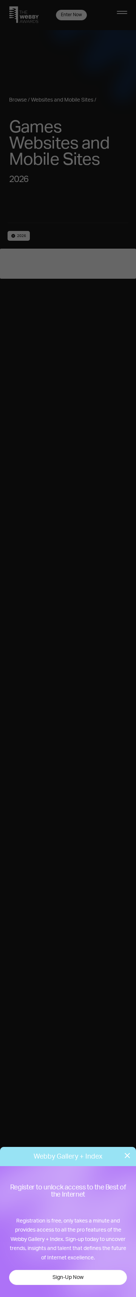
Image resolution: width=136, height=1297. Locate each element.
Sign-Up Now (68, 1277)
